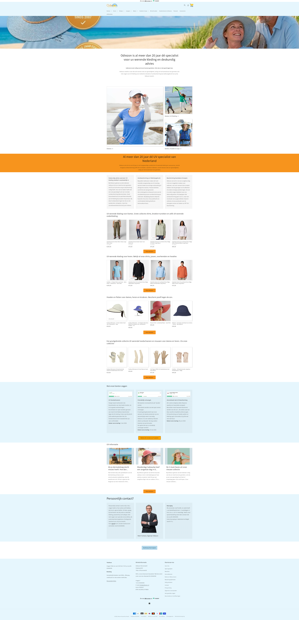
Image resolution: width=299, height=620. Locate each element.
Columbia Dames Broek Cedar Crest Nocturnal (136, 242)
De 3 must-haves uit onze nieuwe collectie (176, 468)
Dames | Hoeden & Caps (172, 148)
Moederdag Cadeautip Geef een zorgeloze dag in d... (148, 468)
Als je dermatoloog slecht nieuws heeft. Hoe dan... (118, 468)
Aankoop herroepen (149, 548)
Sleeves (109, 148)
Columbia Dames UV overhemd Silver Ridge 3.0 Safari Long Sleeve (160, 242)
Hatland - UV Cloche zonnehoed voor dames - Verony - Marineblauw (182, 323)
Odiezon (119, 616)
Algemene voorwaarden (171, 590)
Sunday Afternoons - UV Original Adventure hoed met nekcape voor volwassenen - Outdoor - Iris (138, 324)
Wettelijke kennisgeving (180, 616)
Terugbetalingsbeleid (135, 616)
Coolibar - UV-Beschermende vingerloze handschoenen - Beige (181, 370)
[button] (109, 11)
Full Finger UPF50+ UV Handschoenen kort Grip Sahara (159, 370)
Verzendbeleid (162, 616)
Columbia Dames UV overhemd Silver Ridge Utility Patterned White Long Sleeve (182, 242)
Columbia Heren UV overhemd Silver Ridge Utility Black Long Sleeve (138, 282)
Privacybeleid (143, 616)
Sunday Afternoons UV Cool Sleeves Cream (138, 369)
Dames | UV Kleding (171, 116)
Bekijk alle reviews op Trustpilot (149, 438)
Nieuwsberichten (111, 581)
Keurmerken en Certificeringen (172, 596)
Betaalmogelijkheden (170, 579)
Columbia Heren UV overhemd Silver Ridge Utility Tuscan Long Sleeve (181, 282)
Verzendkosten (168, 574)
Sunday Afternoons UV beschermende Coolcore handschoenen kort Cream (115, 370)
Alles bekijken (149, 251)
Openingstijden (168, 568)
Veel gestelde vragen (170, 593)
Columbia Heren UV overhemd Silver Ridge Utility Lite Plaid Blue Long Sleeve (160, 282)
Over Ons (167, 566)
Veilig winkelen (168, 582)
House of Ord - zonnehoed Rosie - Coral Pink (160, 323)
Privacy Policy (168, 588)
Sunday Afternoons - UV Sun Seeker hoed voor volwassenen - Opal (116, 323)
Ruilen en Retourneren (170, 577)
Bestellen (167, 571)
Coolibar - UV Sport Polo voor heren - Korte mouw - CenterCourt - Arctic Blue (116, 282)
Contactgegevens (169, 616)
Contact (167, 585)
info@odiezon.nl (144, 585)
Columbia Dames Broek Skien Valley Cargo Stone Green (116, 242)
